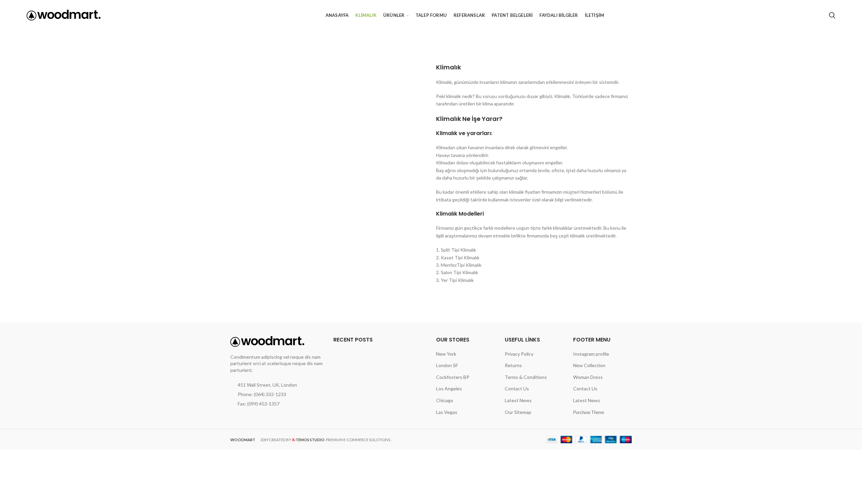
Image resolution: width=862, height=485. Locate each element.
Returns (513, 365)
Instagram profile (591, 354)
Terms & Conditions (526, 377)
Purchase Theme (588, 412)
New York (446, 354)
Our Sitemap (518, 412)
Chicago (444, 400)
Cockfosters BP (452, 377)
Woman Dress (588, 377)
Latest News (518, 400)
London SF (447, 365)
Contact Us (517, 388)
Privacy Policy (519, 354)
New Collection (589, 365)
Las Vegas (446, 412)
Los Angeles (449, 388)
